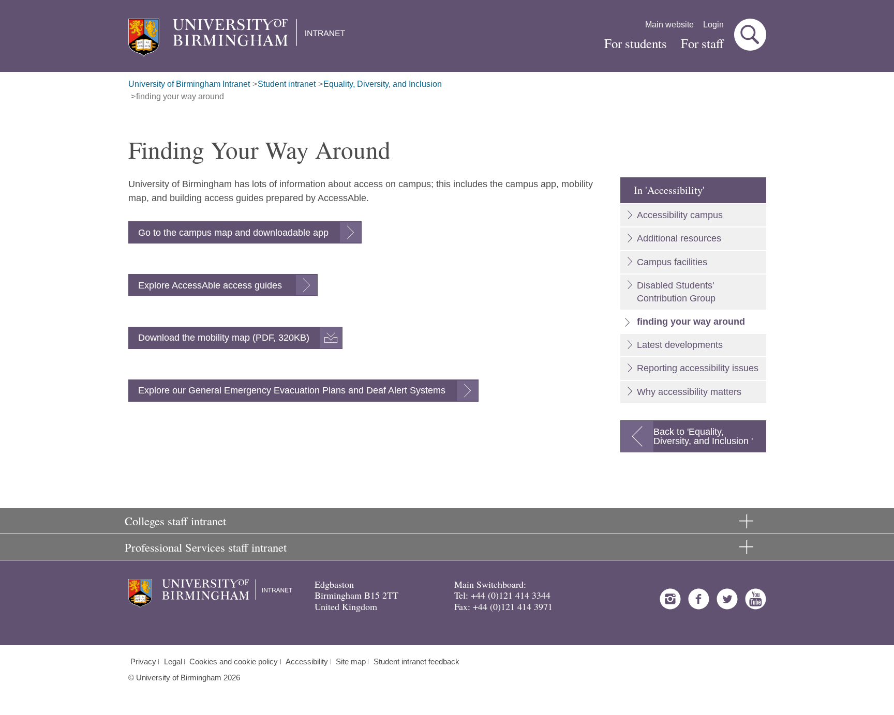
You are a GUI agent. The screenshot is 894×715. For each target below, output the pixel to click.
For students (635, 43)
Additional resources (679, 238)
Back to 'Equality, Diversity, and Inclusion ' (703, 436)
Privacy (143, 662)
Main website (669, 24)
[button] (750, 35)
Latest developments (680, 345)
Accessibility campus (680, 215)
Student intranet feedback (416, 662)
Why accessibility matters (689, 392)
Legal (173, 662)
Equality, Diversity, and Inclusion (382, 84)
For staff (702, 43)
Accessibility (307, 662)
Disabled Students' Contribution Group (676, 291)
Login (713, 24)
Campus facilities (672, 262)
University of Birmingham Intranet (189, 84)
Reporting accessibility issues (697, 368)
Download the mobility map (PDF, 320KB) (223, 337)
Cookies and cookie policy (233, 662)
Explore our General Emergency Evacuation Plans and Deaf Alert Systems (291, 390)
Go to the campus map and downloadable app (233, 232)
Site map (351, 662)
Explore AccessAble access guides (211, 285)
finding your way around (180, 96)
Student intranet (287, 84)
